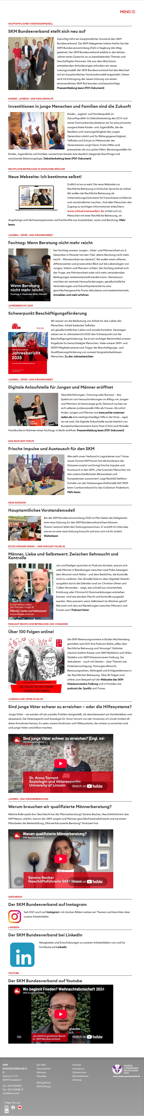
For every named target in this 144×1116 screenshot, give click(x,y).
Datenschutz (79, 1072)
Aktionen (41, 1072)
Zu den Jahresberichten (79, 356)
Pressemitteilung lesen (70, 88)
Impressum (78, 1069)
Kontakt (77, 1065)
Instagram (52, 912)
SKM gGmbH (44, 1083)
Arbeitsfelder (44, 1069)
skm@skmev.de (11, 1093)
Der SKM (41, 1065)
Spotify (87, 688)
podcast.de (74, 688)
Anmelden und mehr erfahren (71, 295)
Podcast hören (80, 610)
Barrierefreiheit (80, 1076)
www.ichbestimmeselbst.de (85, 211)
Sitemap (77, 1080)
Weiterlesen (51, 536)
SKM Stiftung (44, 1086)
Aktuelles (41, 1076)
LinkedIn (61, 947)
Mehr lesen (73, 492)
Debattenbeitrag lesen (57, 158)
